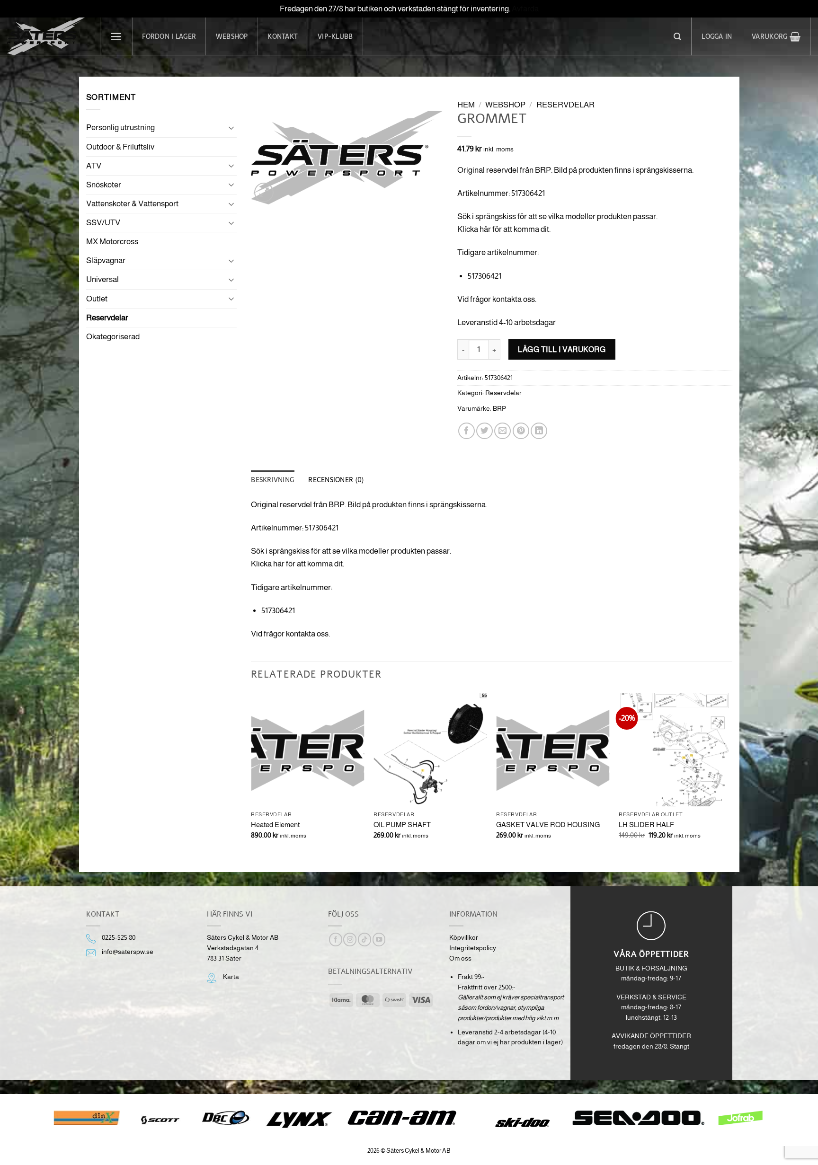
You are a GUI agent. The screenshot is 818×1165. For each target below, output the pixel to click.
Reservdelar (107, 317)
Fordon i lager (169, 36)
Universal (102, 279)
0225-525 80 (118, 937)
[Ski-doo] (521, 1122)
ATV (93, 165)
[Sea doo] (638, 1117)
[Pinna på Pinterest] (521, 431)
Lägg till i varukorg (561, 349)
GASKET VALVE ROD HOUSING (548, 825)
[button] (116, 36)
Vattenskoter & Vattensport (132, 203)
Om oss (460, 958)
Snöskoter (103, 184)
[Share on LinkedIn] (539, 431)
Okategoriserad (113, 336)
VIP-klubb (335, 36)
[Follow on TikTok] (364, 939)
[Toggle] (231, 128)
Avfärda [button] (525, 8)
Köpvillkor (463, 937)
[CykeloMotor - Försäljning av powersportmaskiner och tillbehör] (46, 36)
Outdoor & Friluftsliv (120, 146)
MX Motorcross (112, 241)
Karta (231, 976)
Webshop (232, 36)
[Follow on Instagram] (349, 939)
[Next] (732, 774)
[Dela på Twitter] (484, 431)
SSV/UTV (103, 222)
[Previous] (251, 774)
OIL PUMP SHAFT (402, 825)
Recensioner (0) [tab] (336, 480)
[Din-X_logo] (86, 1117)
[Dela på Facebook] (466, 431)
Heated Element (275, 825)
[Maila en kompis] (502, 431)
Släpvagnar (105, 260)
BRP (499, 408)
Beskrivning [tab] (272, 480)
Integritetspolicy (472, 948)
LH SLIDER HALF (646, 825)
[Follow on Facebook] (335, 939)
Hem (466, 104)
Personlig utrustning (120, 127)
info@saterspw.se (127, 951)
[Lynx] (299, 1120)
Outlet (96, 298)
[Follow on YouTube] (379, 939)
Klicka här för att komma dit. (504, 229)
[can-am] (409, 1117)
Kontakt (282, 36)
